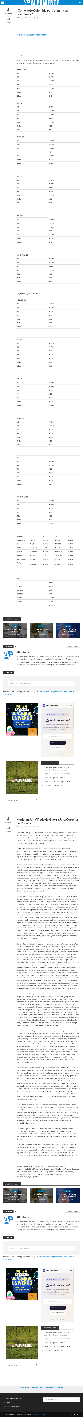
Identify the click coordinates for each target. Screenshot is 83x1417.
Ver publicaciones (72, 646)
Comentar (8, 22)
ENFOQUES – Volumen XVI (53, 785)
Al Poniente (8, 13)
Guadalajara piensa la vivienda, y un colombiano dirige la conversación (56, 769)
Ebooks (8, 1402)
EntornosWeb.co (41, 1414)
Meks (25, 1414)
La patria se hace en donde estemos (15, 630)
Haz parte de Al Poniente (14, 1398)
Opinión (15, 626)
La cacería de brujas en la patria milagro (68, 630)
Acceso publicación (12, 1406)
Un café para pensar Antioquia (41, 630)
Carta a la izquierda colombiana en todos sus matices (41, 1388)
